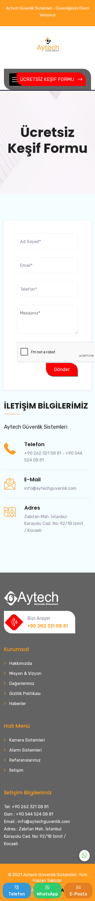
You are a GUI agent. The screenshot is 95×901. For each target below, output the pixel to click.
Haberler (17, 703)
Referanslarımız (25, 760)
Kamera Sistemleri (27, 740)
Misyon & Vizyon (25, 673)
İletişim (16, 770)
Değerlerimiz (21, 683)
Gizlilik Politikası (25, 693)
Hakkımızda (20, 663)
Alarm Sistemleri (25, 750)
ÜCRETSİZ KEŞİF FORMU (47, 79)
